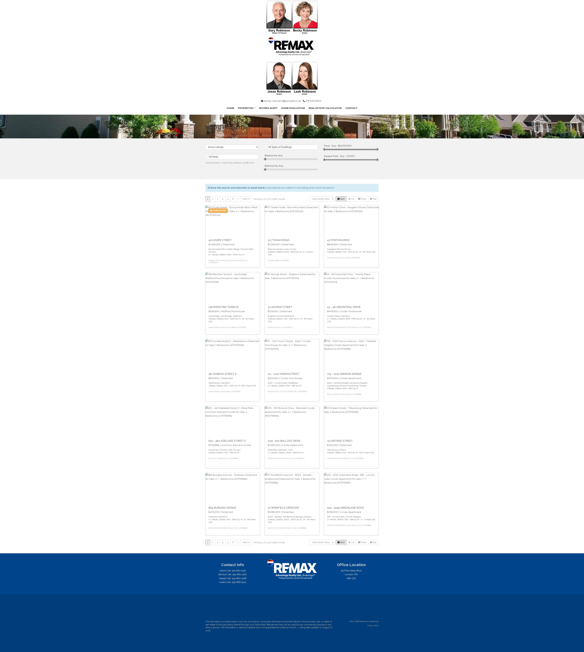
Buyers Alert (268, 108)
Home (230, 108)
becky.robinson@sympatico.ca (282, 101)
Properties (246, 108)
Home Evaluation (293, 108)
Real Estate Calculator (325, 108)
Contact (351, 108)
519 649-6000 (313, 101)
